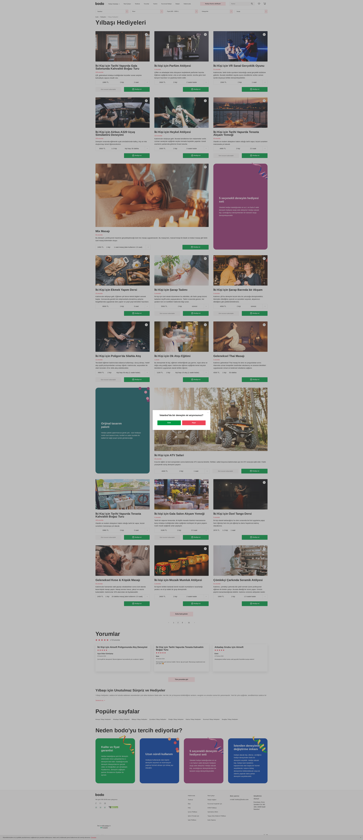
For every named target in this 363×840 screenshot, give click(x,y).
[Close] (207, 412)
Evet (169, 422)
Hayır (194, 422)
